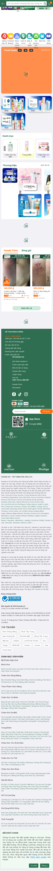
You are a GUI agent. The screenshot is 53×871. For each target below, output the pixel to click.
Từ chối (34, 866)
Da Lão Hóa (40, 784)
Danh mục (8, 136)
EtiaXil (41, 520)
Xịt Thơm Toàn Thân (32, 669)
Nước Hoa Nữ (6, 669)
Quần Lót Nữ (22, 826)
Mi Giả (41, 802)
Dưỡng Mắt (23, 721)
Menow (23, 523)
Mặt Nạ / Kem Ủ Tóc (22, 749)
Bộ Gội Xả (40, 747)
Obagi (5, 645)
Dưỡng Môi (32, 721)
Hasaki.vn (9, 543)
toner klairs (7, 650)
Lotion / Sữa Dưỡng (42, 719)
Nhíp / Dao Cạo (16, 804)
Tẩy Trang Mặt (6, 717)
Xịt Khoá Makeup (28, 734)
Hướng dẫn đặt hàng (13, 348)
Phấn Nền (20, 732)
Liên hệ (15, 378)
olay (46, 645)
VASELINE (16, 645)
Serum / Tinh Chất (18, 719)
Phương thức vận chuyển (14, 351)
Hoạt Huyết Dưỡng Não (27, 693)
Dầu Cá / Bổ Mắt (12, 693)
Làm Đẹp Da (5, 800)
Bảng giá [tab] (26, 250)
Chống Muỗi (26, 706)
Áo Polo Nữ (30, 824)
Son (44, 641)
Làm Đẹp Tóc (16, 800)
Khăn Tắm (4, 813)
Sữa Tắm (4, 762)
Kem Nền (12, 732)
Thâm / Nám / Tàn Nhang (9, 789)
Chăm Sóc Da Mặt (10, 156)
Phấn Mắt (4, 736)
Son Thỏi (44, 736)
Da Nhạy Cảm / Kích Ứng (11, 786)
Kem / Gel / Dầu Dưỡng (9, 721)
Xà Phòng (12, 762)
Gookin (47, 520)
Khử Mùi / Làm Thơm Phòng (38, 702)
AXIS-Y (30, 523)
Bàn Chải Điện (30, 682)
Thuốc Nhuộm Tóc (16, 751)
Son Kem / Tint (34, 736)
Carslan (27, 645)
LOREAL (16, 641)
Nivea (3, 520)
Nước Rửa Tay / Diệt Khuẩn (10, 706)
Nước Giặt (37, 815)
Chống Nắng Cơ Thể (17, 765)
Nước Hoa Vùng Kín (12, 671)
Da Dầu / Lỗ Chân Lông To (10, 784)
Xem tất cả (45, 50)
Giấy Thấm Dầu (36, 738)
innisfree (35, 520)
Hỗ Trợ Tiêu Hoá (7, 691)
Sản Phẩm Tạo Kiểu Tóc (33, 751)
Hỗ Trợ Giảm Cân (28, 800)
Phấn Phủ (17, 734)
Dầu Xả (10, 747)
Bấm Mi (34, 802)
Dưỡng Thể (38, 762)
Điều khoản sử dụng (20, 368)
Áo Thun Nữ (39, 824)
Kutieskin (16, 523)
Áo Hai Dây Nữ (19, 824)
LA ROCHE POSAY (31, 641)
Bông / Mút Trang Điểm (18, 708)
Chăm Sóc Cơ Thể (43, 156)
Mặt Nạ (6, 641)
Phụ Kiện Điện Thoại (36, 813)
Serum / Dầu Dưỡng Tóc (38, 749)
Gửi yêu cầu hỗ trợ (12, 345)
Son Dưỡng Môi (22, 736)
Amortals (8, 523)
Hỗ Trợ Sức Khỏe (34, 691)
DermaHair (16, 388)
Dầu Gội (4, 747)
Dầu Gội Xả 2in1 (30, 747)
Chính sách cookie (38, 857)
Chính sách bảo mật (20, 365)
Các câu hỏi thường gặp (14, 342)
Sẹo (40, 789)
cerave (37, 645)
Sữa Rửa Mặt (24, 636)
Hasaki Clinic (17, 384)
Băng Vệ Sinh (6, 702)
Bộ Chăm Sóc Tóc (18, 754)
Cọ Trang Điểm (24, 738)
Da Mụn (48, 784)
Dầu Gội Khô (19, 747)
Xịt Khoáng (30, 719)
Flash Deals (10, 50)
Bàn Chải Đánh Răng (8, 680)
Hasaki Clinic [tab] (11, 250)
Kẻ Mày (38, 734)
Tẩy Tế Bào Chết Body (25, 762)
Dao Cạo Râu (6, 704)
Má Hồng (9, 734)
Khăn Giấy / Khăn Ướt (19, 702)
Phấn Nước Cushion (32, 732)
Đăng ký (46, 411)
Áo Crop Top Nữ (7, 824)
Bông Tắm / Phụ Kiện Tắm (18, 813)
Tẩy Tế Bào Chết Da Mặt (31, 717)
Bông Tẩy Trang (41, 636)
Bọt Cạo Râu (16, 704)
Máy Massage (40, 773)
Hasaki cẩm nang (19, 371)
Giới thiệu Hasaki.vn (19, 361)
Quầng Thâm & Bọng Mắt (29, 789)
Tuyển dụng (16, 374)
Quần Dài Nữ (12, 826)
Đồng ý (45, 866)
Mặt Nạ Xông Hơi (42, 704)
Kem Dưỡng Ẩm (9, 636)
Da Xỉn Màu (44, 786)
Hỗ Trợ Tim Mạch (20, 691)
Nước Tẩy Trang (27, 632)
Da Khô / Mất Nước (28, 784)
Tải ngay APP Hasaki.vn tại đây (36, 589)
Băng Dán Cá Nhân (8, 773)
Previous (5, 148)
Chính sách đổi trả (12, 355)
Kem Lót (4, 732)
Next (47, 148)
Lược (45, 751)
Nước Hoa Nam (17, 669)
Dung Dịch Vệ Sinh (38, 706)
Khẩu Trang (30, 773)
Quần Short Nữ (33, 826)
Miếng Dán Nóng (28, 704)
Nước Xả (46, 815)
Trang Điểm (26, 155)
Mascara (12, 736)
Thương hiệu (10, 165)
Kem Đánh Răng (22, 680)
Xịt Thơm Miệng (18, 682)
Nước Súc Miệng (36, 680)
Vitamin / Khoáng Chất (44, 800)
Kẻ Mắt (45, 734)
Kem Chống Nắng (10, 632)
